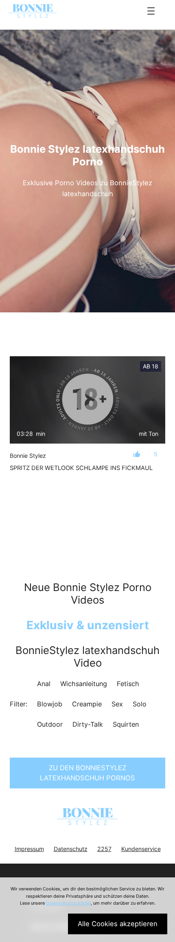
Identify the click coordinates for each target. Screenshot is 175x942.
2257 (104, 848)
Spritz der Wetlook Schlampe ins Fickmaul (81, 468)
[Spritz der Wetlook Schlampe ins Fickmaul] (87, 400)
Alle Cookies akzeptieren (118, 924)
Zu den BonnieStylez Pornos (87, 773)
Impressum (29, 848)
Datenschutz (71, 848)
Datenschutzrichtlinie (68, 903)
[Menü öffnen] (151, 11)
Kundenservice (141, 848)
